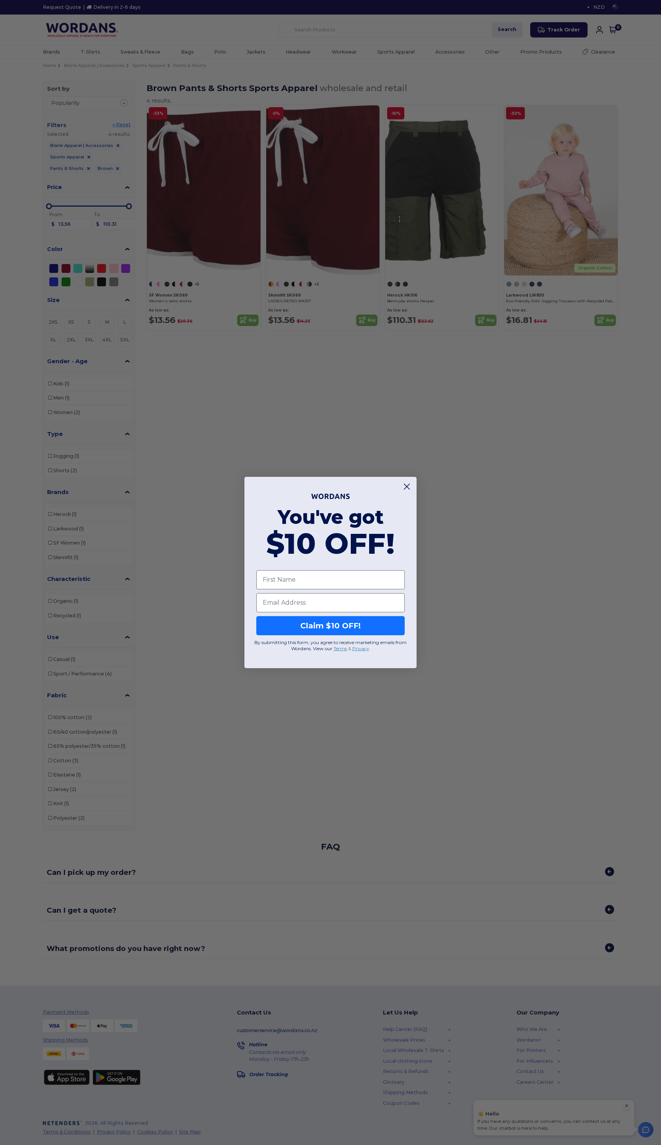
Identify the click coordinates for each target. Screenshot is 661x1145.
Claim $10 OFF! (330, 625)
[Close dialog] (407, 486)
